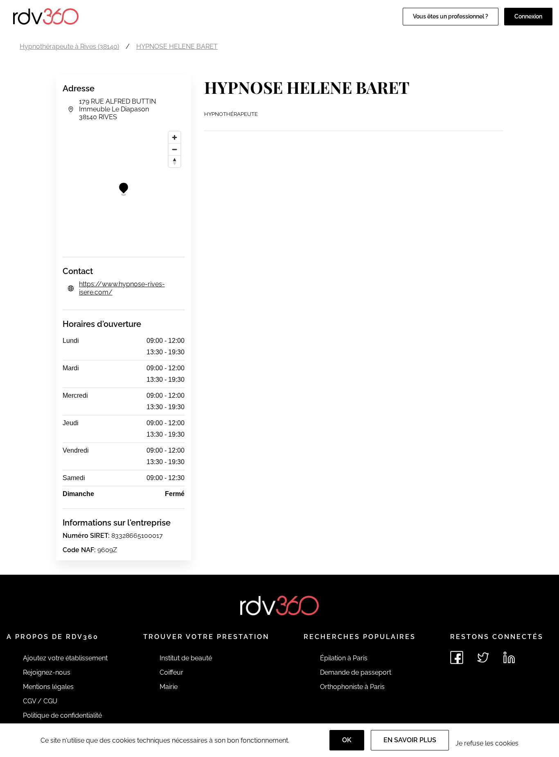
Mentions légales (48, 687)
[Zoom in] (174, 137)
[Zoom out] (174, 149)
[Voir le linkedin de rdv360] (509, 657)
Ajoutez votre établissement (65, 658)
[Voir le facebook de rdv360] (456, 657)
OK (347, 740)
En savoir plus (409, 740)
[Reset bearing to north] (174, 161)
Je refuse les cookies (486, 743)
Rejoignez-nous (46, 672)
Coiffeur (171, 672)
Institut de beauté (186, 658)
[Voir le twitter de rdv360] (482, 657)
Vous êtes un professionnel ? (450, 16)
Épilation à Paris (343, 658)
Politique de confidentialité (62, 715)
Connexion (528, 16)
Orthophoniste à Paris (352, 687)
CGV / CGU (40, 701)
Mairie (169, 687)
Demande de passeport (355, 672)
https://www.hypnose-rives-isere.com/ (122, 288)
